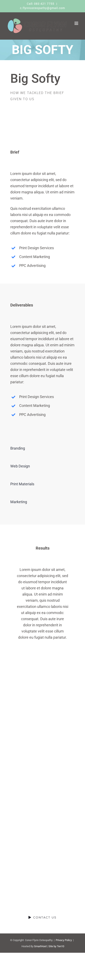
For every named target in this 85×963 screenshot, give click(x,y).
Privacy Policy (64, 940)
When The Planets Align (21, 691)
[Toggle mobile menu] (76, 23)
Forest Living (21, 752)
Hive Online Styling (21, 814)
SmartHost (40, 946)
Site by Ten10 (56, 946)
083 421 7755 (44, 3)
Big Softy (21, 721)
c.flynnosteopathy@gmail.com (42, 8)
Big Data (21, 783)
